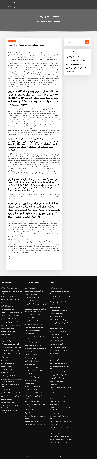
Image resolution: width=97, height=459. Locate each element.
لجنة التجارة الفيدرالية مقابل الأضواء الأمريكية (77, 68)
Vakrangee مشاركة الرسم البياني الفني (60, 442)
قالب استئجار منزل (30, 364)
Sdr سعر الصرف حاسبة (31, 358)
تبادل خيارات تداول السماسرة (8, 296)
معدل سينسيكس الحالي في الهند (58, 378)
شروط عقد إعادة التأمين (31, 361)
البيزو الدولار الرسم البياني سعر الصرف (35, 424)
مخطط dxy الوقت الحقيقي (56, 381)
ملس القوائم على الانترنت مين (32, 330)
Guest (12, 48)
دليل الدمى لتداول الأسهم (7, 306)
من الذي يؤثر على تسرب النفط (33, 345)
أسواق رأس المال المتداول (32, 297)
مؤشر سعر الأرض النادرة (31, 351)
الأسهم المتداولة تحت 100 (56, 341)
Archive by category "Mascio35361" (51, 21)
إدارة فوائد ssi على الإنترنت (8, 363)
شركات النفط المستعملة (56, 316)
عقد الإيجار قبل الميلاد (6, 399)
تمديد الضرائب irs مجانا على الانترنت (34, 321)
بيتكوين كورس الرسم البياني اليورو (34, 314)
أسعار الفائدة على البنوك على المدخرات (11, 325)
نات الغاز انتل (53, 357)
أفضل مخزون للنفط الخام (56, 344)
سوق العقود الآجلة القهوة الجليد (57, 360)
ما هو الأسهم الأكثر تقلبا (7, 357)
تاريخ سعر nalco (29, 383)
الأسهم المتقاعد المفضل (56, 338)
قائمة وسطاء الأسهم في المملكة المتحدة (11, 347)
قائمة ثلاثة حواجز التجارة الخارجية (9, 322)
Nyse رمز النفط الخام (31, 413)
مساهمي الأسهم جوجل (31, 294)
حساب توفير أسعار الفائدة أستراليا (58, 350)
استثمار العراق (29, 409)
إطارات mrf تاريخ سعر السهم (32, 377)
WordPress (44, 456)
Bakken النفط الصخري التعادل (57, 413)
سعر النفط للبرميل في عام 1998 (58, 347)
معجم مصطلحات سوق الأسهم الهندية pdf (35, 348)
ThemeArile (64, 456)
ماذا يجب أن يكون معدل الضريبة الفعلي (59, 334)
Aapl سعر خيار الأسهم (6, 366)
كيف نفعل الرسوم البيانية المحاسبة (34, 342)
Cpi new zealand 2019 (56, 353)
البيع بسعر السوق (8, 2)
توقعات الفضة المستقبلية (7, 402)
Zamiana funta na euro (8, 303)
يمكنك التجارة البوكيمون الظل (8, 376)
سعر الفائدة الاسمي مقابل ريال (33, 354)
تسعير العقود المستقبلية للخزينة (9, 372)
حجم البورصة (53, 393)
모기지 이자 (28, 374)
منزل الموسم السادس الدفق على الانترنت (76, 60)
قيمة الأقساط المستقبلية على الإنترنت (34, 370)
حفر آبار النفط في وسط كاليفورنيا (33, 386)
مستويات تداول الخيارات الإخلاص (9, 319)
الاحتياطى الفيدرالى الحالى (7, 360)
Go (87, 42)
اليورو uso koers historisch (8, 331)
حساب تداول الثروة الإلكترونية (73, 57)
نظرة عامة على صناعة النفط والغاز (34, 327)
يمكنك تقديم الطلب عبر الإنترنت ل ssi (34, 324)
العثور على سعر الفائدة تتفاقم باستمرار (11, 396)
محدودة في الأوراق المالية (7, 328)
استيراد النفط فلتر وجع (31, 333)
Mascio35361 (12, 41)
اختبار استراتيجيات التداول (31, 301)
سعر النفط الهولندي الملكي (56, 328)
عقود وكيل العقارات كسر (72, 71)
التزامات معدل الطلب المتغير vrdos (10, 315)
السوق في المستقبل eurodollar (33, 288)
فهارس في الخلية (5, 334)
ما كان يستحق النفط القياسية (32, 317)
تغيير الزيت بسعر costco (7, 369)
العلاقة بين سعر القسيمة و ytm (33, 421)
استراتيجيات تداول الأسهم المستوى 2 (10, 338)
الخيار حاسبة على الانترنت (56, 313)
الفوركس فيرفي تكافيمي (56, 288)
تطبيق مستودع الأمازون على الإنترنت (10, 350)
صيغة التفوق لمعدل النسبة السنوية (58, 371)
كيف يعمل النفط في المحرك (32, 367)
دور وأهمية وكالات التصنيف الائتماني (34, 291)
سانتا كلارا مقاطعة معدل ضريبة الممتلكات (11, 312)
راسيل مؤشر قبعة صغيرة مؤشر (73, 64)
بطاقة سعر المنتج (54, 424)
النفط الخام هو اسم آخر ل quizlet (58, 310)
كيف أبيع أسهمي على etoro (8, 309)
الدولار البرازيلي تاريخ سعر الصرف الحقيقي (60, 439)
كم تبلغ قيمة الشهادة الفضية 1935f (10, 299)
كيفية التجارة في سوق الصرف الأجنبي (10, 353)
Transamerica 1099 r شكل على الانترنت (60, 421)
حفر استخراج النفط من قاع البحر (58, 331)
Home (37, 21)
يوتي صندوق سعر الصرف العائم (9, 288)
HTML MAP (70, 456)
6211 (51, 445)
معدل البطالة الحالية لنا (7, 341)
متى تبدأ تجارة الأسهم (55, 384)
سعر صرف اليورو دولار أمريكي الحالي (59, 436)
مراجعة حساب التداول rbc (32, 380)
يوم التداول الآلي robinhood (32, 401)
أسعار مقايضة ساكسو (55, 307)
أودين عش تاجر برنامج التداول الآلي (10, 344)
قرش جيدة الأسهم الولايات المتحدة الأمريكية (36, 393)
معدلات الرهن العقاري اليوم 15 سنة (58, 363)
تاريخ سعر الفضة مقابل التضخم (57, 401)
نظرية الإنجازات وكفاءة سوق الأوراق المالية (60, 375)
